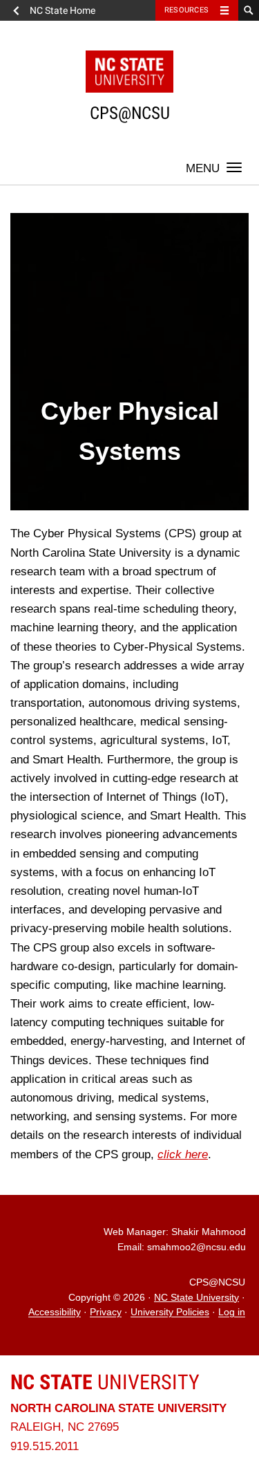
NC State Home (62, 10)
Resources (186, 10)
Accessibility (54, 1313)
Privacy (106, 1313)
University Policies (170, 1313)
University (105, 1382)
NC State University (196, 1297)
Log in (231, 1313)
